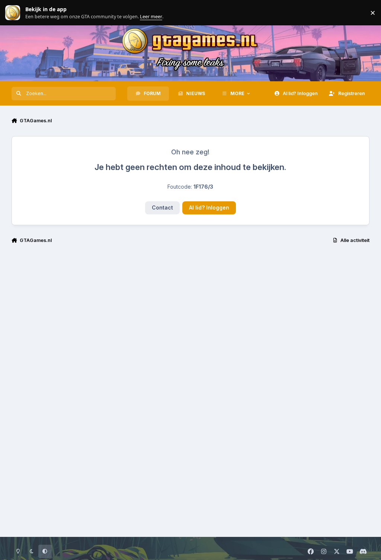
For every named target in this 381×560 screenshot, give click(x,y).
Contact (162, 207)
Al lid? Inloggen (209, 207)
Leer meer (12, 12)
